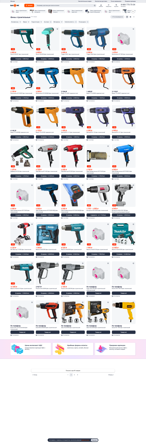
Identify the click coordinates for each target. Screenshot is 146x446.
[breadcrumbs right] (133, 11)
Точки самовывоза (116, 1)
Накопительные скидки (84, 1)
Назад (35, 374)
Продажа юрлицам (130, 1)
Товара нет (98, 293)
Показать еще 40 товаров (73, 370)
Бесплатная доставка (101, 1)
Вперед (110, 374)
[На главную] (14, 5)
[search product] (94, 5)
